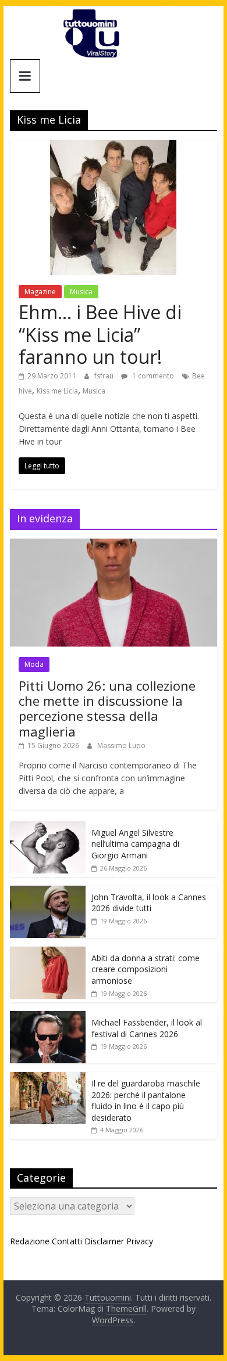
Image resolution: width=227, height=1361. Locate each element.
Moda (34, 664)
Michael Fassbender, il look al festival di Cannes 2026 (146, 1028)
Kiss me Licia (57, 391)
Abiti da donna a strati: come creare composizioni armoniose (145, 969)
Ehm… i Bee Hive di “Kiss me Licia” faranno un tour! (100, 334)
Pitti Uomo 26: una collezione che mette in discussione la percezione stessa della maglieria (107, 708)
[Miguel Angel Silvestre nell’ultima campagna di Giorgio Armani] (48, 827)
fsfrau (104, 376)
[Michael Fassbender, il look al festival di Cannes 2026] (48, 1017)
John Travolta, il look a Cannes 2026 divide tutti (148, 902)
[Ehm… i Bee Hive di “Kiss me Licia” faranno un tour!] (113, 146)
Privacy (139, 1241)
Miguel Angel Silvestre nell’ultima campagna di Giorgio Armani (135, 844)
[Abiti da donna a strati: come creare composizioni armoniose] (48, 952)
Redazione (29, 1241)
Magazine (40, 292)
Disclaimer (104, 1241)
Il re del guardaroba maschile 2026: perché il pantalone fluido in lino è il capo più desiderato (145, 1100)
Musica (81, 292)
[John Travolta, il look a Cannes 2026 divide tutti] (48, 891)
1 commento (152, 376)
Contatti (67, 1241)
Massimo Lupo (121, 745)
